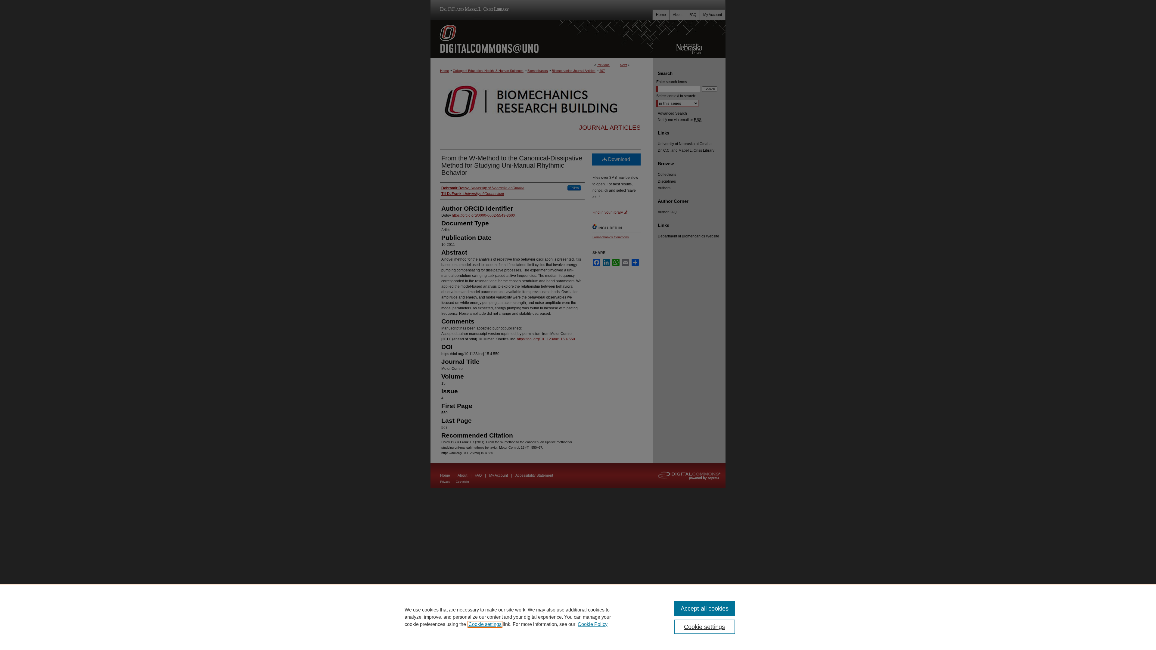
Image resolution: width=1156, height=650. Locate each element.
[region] (578, 617)
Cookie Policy (593, 624)
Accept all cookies (705, 608)
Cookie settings (485, 624)
